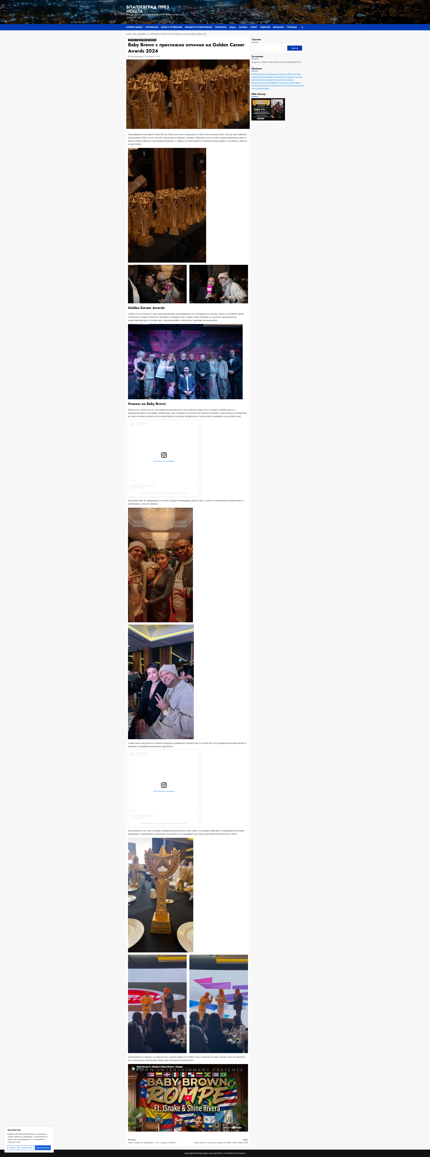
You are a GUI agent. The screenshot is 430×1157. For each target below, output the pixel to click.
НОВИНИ (152, 40)
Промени (13, 1148)
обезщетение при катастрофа (279, 79)
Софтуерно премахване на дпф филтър (269, 77)
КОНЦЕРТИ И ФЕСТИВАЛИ (198, 27)
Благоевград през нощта (147, 9)
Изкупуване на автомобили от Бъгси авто (270, 82)
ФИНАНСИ (278, 27)
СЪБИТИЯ (265, 27)
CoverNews (228, 1153)
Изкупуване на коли (260, 74)
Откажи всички (26, 1148)
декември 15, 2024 (153, 56)
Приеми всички (42, 1148)
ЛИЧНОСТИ (221, 27)
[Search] (302, 27)
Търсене (256, 39)
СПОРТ (253, 27)
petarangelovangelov (137, 56)
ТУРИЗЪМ (292, 27)
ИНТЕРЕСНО (152, 27)
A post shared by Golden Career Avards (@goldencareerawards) (164, 493)
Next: (221, 1141)
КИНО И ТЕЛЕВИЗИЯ (171, 27)
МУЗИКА (243, 27)
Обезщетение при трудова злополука (268, 85)
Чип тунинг (295, 82)
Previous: (152, 1141)
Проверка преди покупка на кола (285, 74)
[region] (29, 1139)
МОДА (232, 27)
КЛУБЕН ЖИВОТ (134, 27)
